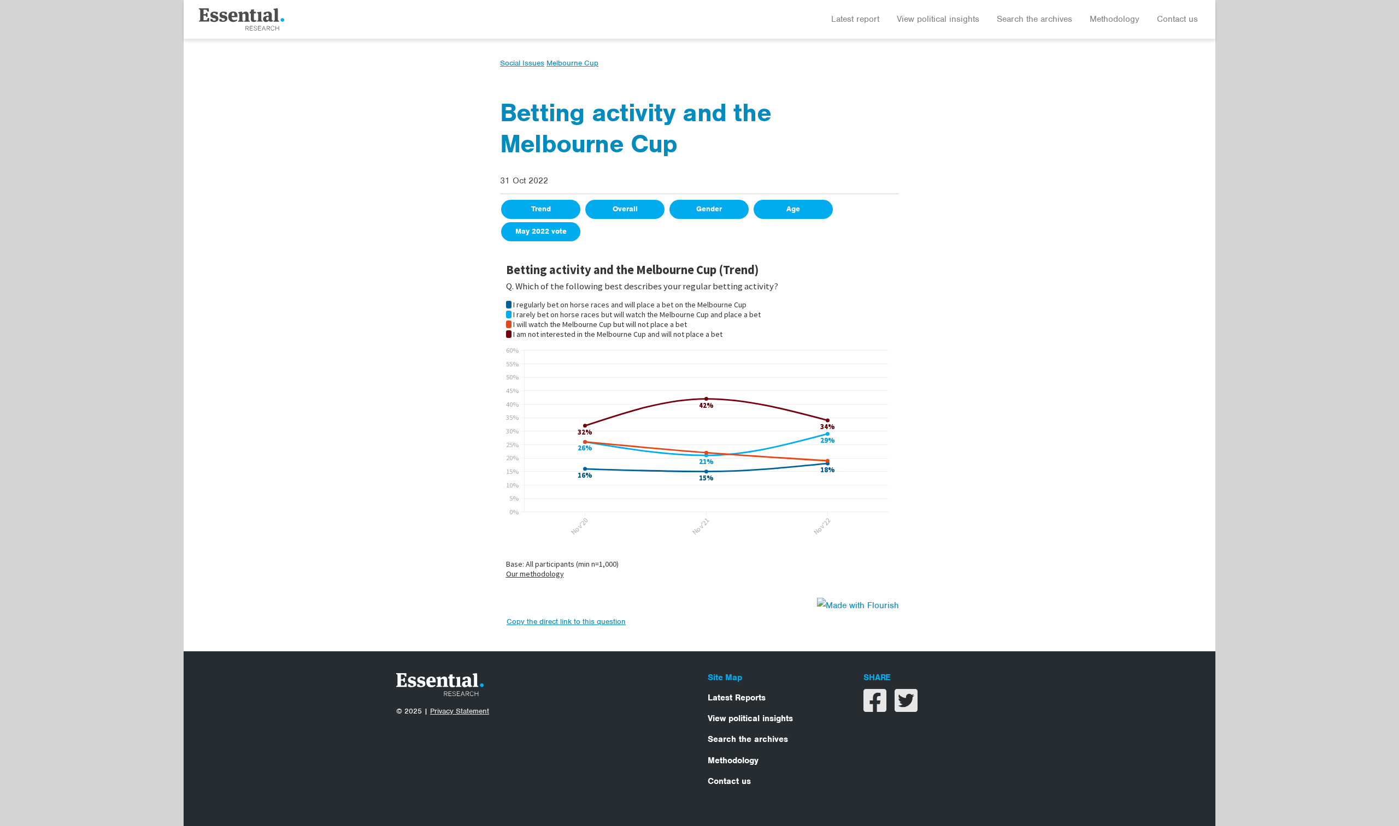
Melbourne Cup (572, 63)
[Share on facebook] (876, 707)
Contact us (1177, 19)
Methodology (1114, 19)
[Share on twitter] (906, 707)
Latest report (855, 19)
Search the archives (1034, 19)
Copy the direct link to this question (566, 621)
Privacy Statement (459, 711)
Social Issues (522, 63)
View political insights (938, 19)
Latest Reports (737, 697)
